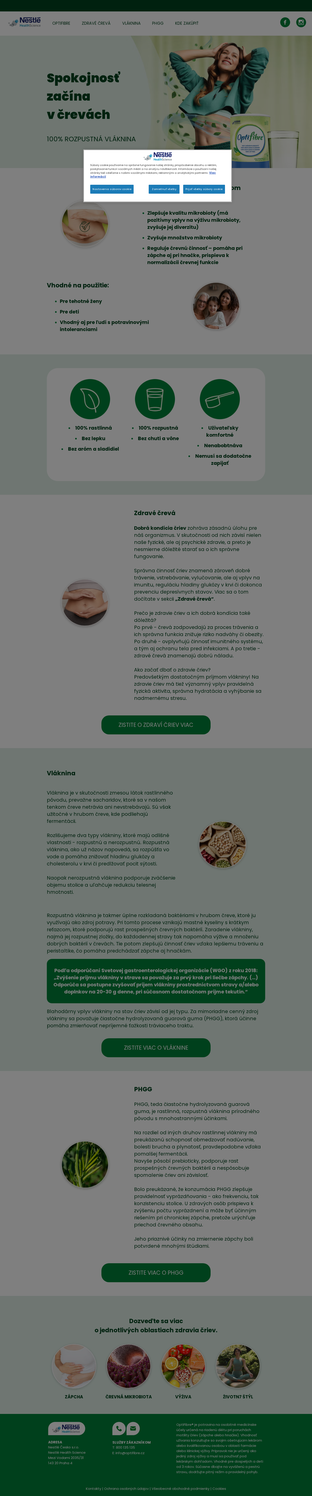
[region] (157, 176)
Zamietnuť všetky (164, 189)
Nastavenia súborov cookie (112, 189)
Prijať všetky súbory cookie (204, 189)
